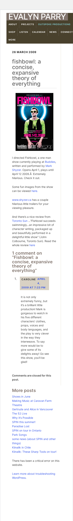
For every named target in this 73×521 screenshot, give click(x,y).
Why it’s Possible (22, 417)
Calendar (38, 32)
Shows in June (21, 396)
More (12, 39)
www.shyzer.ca (21, 199)
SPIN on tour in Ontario (26, 430)
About (13, 24)
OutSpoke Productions (54, 24)
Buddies (50, 161)
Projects (27, 24)
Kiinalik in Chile (21, 447)
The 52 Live (19, 413)
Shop (12, 32)
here (32, 245)
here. (35, 191)
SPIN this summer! (23, 422)
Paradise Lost (20, 426)
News (53, 32)
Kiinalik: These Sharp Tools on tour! (34, 451)
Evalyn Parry (37, 16)
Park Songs (19, 434)
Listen (23, 32)
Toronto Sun (19, 220)
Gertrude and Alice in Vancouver (32, 409)
